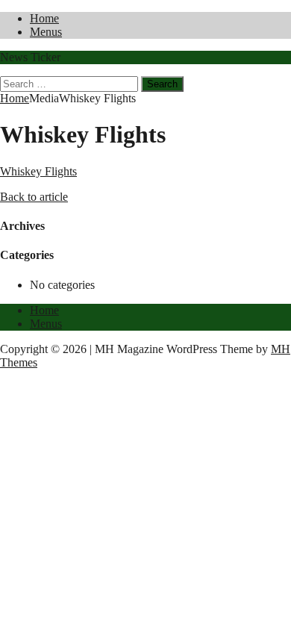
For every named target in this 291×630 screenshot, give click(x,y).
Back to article (34, 196)
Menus (46, 31)
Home (44, 18)
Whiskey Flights (38, 171)
